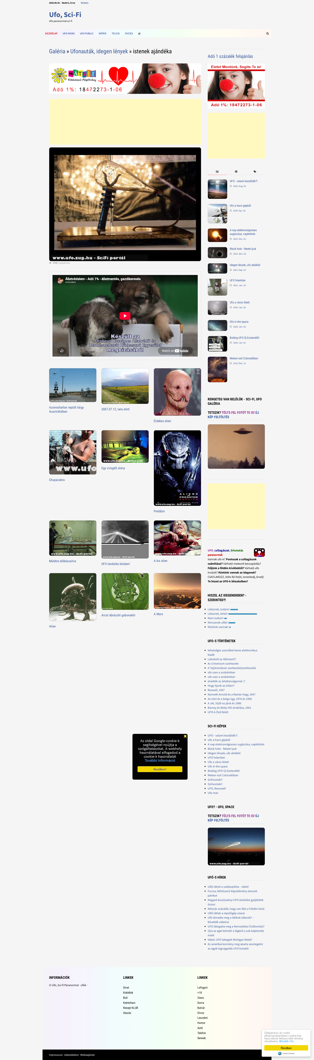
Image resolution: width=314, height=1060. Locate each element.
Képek (102, 33)
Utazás (127, 1013)
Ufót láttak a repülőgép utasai (226, 913)
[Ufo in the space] (217, 322)
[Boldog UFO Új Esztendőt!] (217, 338)
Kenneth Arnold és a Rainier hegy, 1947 (231, 694)
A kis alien (160, 561)
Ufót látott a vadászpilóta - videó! (228, 887)
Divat (126, 987)
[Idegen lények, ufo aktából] (217, 265)
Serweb (201, 1038)
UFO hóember (237, 280)
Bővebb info (286, 1041)
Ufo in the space (239, 321)
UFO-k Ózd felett (218, 712)
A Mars (158, 614)
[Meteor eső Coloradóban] (217, 359)
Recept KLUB (130, 1007)
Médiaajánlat (87, 1054)
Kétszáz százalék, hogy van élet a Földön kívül (236, 909)
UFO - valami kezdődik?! (243, 181)
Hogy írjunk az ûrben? (221, 685)
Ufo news (69, 33)
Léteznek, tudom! (219, 609)
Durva (200, 1002)
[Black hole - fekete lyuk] (217, 249)
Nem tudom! (216, 618)
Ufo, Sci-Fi (65, 14)
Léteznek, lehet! (218, 613)
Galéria (57, 51)
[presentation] (217, 171)
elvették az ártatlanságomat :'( (226, 681)
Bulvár (201, 1007)
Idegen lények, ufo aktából (245, 265)
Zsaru (200, 997)
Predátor (159, 511)
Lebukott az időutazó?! (222, 659)
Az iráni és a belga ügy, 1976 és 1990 (230, 699)
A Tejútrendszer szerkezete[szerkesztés (232, 668)
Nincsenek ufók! (218, 622)
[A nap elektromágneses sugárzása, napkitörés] (217, 230)
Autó (200, 1028)
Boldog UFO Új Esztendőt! (244, 337)
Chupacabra (57, 480)
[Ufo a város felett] (217, 303)
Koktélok (128, 992)
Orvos (200, 1013)
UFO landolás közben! (115, 564)
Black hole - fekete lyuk (243, 248)
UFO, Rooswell (217, 788)
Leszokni (202, 1017)
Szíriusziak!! (215, 779)
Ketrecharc (129, 1002)
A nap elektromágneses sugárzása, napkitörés (243, 232)
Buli (125, 997)
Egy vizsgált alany (113, 468)
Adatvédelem (71, 1054)
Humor (201, 1023)
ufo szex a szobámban (221, 672)
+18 (199, 992)
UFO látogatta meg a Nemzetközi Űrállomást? (236, 926)
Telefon (201, 1033)
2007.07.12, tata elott (115, 409)
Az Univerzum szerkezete (223, 663)
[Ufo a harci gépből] (217, 206)
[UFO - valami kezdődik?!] (217, 181)
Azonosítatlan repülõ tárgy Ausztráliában (66, 409)
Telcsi (116, 33)
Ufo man (213, 793)
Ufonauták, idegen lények (99, 51)
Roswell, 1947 (216, 690)
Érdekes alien (162, 421)
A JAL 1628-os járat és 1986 (224, 703)
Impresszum (56, 1054)
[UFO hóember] (217, 281)
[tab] (217, 171)
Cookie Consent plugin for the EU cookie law (286, 1053)
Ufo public (87, 33)
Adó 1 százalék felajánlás (230, 56)
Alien (52, 626)
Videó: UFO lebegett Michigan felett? (230, 939)
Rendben (286, 1048)
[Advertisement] (125, 122)
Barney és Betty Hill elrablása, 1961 (229, 708)
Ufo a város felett (240, 302)
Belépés (84, 2)
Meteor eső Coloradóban (244, 358)
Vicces (129, 33)
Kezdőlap (51, 33)
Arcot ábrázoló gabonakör (118, 615)
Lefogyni (202, 987)
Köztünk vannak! (218, 627)
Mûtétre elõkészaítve (62, 561)
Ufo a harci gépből (240, 205)
